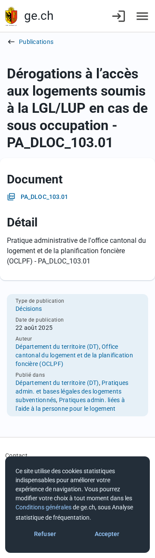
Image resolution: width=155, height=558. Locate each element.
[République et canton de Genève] (11, 16)
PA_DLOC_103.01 (44, 196)
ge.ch (38, 16)
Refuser (45, 533)
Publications (36, 41)
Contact (16, 455)
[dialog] (77, 504)
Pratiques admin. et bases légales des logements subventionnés (72, 391)
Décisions (29, 308)
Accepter (107, 533)
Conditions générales (43, 507)
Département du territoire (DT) (57, 346)
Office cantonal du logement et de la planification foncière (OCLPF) (74, 355)
